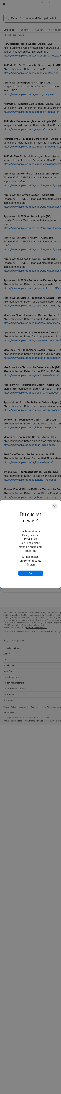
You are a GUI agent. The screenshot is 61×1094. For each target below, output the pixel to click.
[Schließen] (54, 506)
